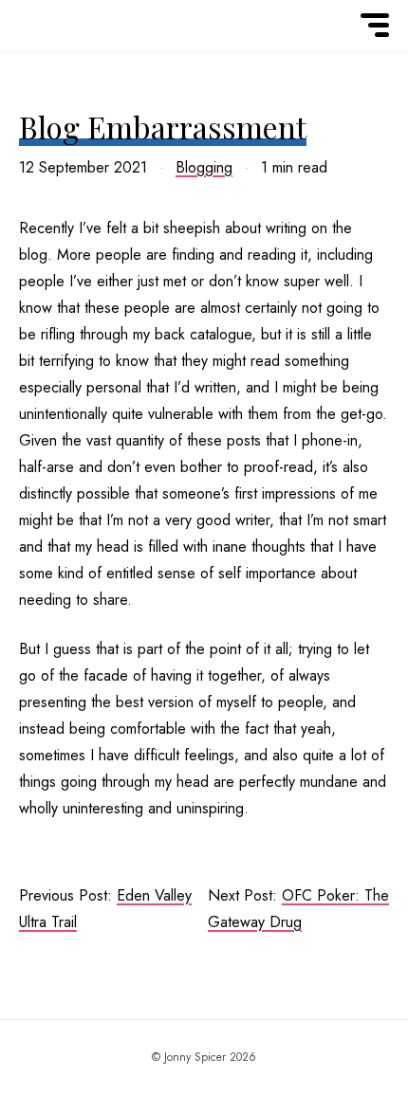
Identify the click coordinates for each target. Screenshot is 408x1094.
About (43, 52)
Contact (43, 56)
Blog (43, 54)
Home (43, 50)
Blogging (204, 167)
